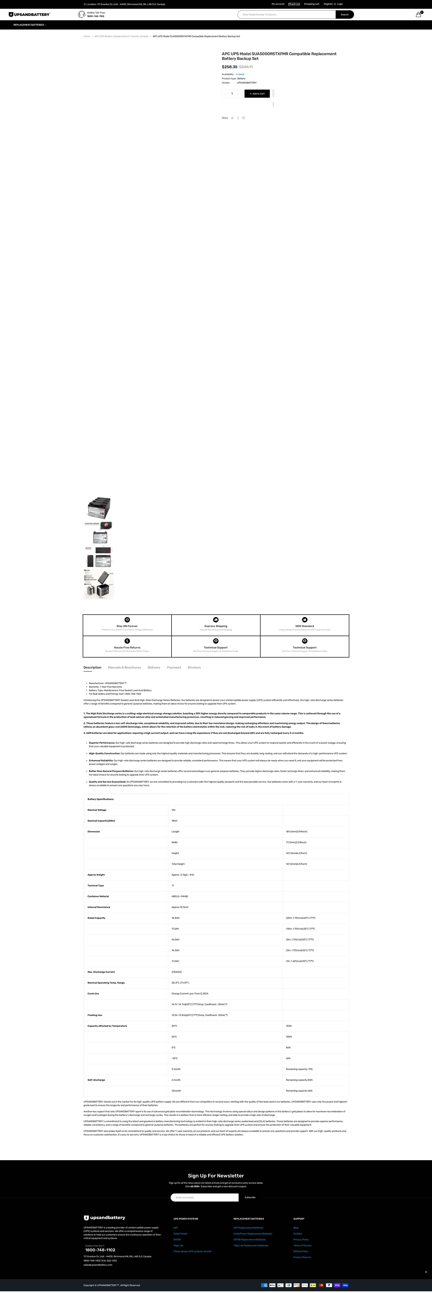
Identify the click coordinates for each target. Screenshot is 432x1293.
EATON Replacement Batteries (250, 1239)
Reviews (194, 667)
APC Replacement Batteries (248, 1227)
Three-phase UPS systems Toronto (192, 1251)
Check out (294, 4)
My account (278, 4)
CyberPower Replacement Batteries (253, 1233)
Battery (241, 78)
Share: (225, 118)
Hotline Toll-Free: (96, 12)
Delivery (154, 667)
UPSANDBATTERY (247, 82)
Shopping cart (311, 4)
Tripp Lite (178, 1245)
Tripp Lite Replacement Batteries (251, 1245)
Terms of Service (302, 1245)
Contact (297, 1233)
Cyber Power (180, 1233)
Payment (174, 667)
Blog (295, 1227)
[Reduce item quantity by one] (225, 94)
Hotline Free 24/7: (95, 1245)
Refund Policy (300, 1251)
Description (92, 667)
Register (328, 4)
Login (340, 4)
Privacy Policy (301, 1239)
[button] (273, 94)
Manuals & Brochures (124, 667)
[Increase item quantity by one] (238, 94)
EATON (177, 1239)
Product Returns (302, 1257)
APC (175, 1227)
